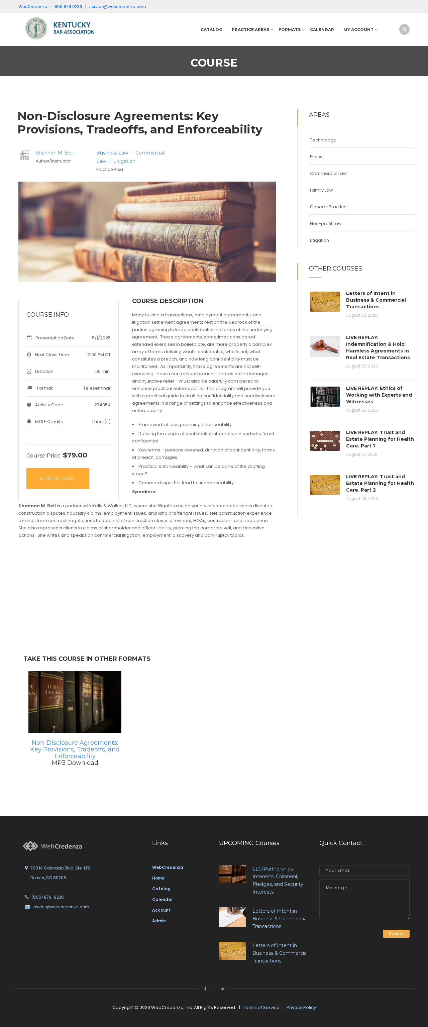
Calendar (322, 29)
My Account (358, 29)
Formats (290, 29)
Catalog (211, 29)
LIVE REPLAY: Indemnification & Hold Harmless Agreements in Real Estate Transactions (378, 347)
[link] (63, 28)
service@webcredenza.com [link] (117, 6)
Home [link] (158, 878)
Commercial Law (328, 173)
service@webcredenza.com (60, 907)
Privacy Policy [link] (301, 1007)
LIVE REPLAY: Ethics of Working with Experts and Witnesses (379, 395)
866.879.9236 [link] (68, 6)
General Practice (328, 207)
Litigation (124, 161)
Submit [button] (396, 933)
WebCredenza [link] (167, 867)
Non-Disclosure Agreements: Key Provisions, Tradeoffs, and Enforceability (75, 749)
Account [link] (161, 910)
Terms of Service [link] (261, 1007)
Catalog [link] (161, 889)
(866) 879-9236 (47, 897)
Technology (323, 140)
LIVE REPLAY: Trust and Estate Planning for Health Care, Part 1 (380, 439)
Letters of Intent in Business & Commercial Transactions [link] (280, 918)
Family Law (321, 190)
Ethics (316, 156)
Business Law (112, 153)
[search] (404, 29)
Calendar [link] (162, 899)
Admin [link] (159, 921)
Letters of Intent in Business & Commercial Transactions (376, 300)
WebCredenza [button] (32, 6)
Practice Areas (250, 29)
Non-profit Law (326, 223)
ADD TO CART (57, 479)
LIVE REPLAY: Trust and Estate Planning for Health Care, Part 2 (380, 483)
